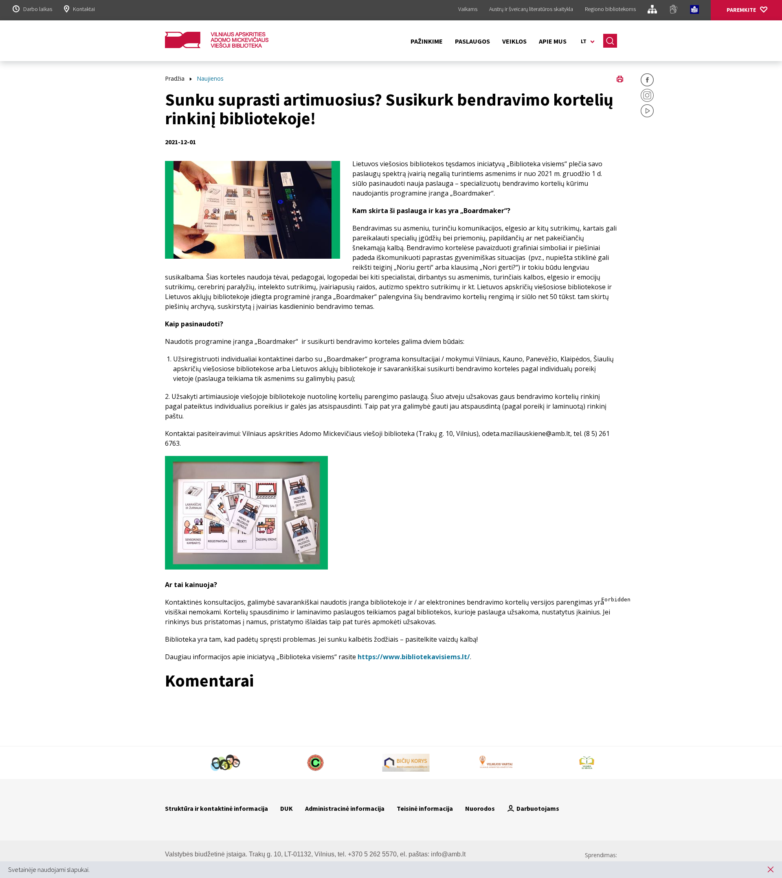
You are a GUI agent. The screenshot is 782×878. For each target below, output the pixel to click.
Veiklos (514, 41)
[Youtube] (647, 112)
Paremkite (741, 9)
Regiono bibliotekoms (610, 9)
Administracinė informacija (344, 808)
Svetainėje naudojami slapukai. (49, 869)
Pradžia (175, 78)
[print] (620, 78)
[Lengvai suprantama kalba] (694, 10)
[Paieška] (610, 41)
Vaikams (467, 9)
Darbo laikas (37, 9)
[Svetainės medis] (652, 10)
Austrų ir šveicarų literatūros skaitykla (531, 9)
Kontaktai (84, 9)
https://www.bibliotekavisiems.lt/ (414, 656)
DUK (286, 808)
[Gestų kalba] (673, 10)
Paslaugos (472, 41)
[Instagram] (647, 96)
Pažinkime (427, 41)
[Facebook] (647, 81)
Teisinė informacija (425, 808)
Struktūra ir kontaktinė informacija (216, 808)
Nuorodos (480, 808)
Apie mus (553, 41)
